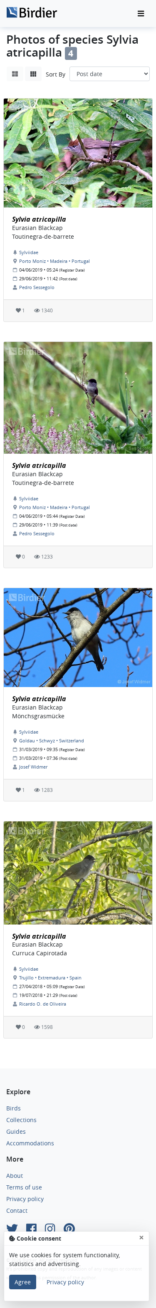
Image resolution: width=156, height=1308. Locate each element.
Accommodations (30, 1143)
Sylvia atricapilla (39, 219)
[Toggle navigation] (140, 14)
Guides (16, 1131)
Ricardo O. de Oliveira (42, 1004)
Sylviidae (28, 252)
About (14, 1175)
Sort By (55, 74)
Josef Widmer (33, 767)
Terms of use (24, 1187)
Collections (21, 1120)
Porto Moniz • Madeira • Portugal (54, 261)
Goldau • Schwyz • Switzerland (51, 740)
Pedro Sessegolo (36, 287)
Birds (13, 1108)
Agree (23, 1282)
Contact (16, 1210)
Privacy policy (25, 1199)
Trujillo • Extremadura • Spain (50, 977)
